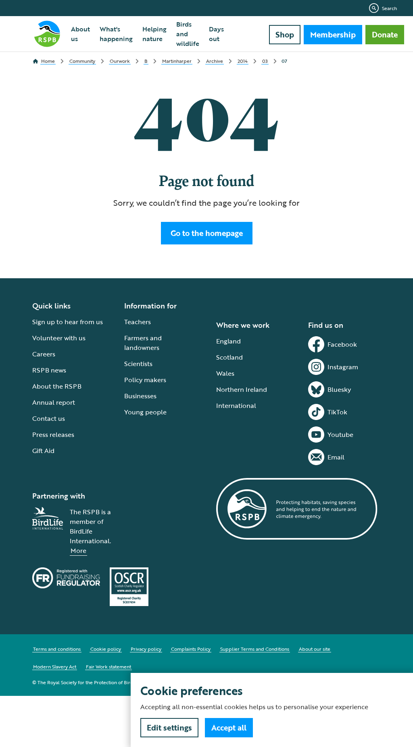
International (236, 405)
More (78, 550)
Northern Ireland (241, 389)
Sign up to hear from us (67, 322)
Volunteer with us (59, 338)
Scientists (138, 363)
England (228, 341)
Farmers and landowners (143, 342)
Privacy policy (146, 649)
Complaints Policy (191, 649)
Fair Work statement (108, 666)
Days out (216, 33)
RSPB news (49, 370)
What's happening (116, 33)
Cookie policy (105, 649)
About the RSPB (56, 386)
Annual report (53, 402)
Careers (43, 354)
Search (389, 8)
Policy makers (145, 380)
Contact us (48, 418)
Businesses (140, 396)
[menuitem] (80, 34)
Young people (145, 412)
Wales (225, 373)
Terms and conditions (57, 649)
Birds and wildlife (187, 33)
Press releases (53, 434)
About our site (314, 649)
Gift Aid (43, 450)
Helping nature (154, 33)
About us (80, 33)
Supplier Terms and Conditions (254, 649)
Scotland (229, 357)
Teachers (137, 322)
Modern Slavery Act (54, 666)
